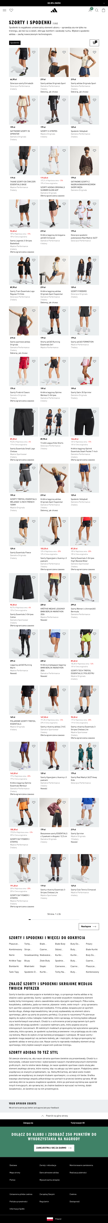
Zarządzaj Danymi (47, 1194)
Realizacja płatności (78, 1173)
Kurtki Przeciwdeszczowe (49, 972)
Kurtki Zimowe (74, 955)
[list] (49, 43)
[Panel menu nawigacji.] (4, 10)
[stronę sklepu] (54, 11)
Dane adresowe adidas (49, 1173)
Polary (89, 944)
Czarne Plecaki (74, 966)
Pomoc (12, 1180)
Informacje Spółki (17, 1209)
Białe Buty (60, 944)
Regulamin (44, 1202)
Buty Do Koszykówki (91, 955)
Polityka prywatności (19, 1202)
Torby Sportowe (29, 944)
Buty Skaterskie (75, 950)
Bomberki (14, 966)
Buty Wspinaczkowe (77, 972)
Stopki (43, 966)
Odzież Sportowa (59, 950)
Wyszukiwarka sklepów (50, 1180)
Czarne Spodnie (44, 950)
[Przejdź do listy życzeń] (11, 10)
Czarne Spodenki (90, 961)
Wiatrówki (29, 966)
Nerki (12, 955)
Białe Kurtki (92, 950)
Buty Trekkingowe (76, 961)
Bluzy (27, 961)
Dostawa (13, 1165)
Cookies (73, 1194)
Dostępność (75, 1202)
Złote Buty (45, 961)
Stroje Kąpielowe (29, 950)
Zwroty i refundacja (48, 1165)
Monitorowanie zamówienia (81, 1165)
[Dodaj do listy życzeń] (34, 52)
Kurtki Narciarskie (61, 955)
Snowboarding (31, 955)
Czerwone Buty (60, 966)
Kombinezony (15, 950)
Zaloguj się (28, 1123)
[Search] (96, 10)
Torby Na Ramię (59, 972)
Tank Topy (14, 972)
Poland (58, 1219)
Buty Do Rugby (74, 944)
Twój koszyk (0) (78, 1123)
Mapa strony (15, 1173)
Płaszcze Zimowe (13, 944)
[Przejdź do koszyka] (103, 10)
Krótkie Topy (15, 961)
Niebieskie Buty (45, 955)
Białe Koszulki (44, 944)
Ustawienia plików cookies (21, 1194)
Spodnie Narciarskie (61, 961)
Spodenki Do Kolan (30, 972)
